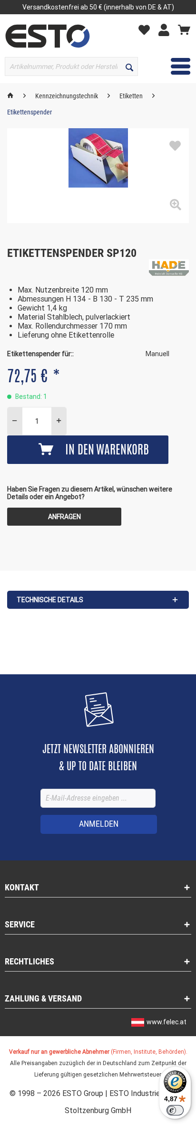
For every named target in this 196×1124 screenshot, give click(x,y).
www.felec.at (166, 1022)
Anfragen (64, 516)
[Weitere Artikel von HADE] (169, 267)
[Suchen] (129, 66)
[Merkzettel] (146, 29)
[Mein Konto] (166, 29)
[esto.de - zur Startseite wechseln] (47, 36)
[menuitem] (146, 29)
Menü (173, 66)
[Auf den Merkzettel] (175, 146)
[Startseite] (10, 96)
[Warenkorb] (184, 29)
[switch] (175, 1110)
